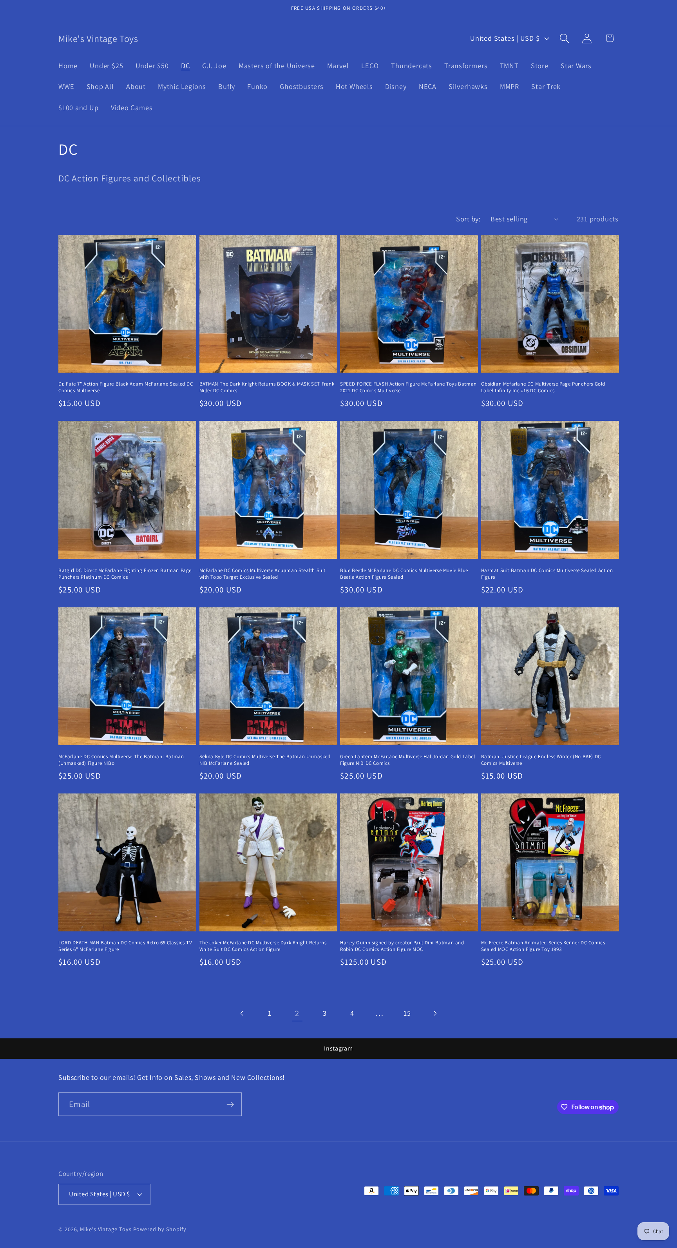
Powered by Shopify (159, 1229)
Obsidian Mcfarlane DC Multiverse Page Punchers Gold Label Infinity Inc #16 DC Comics (543, 387)
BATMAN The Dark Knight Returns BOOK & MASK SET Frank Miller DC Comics (267, 387)
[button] (565, 38)
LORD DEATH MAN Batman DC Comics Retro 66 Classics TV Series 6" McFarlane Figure (125, 946)
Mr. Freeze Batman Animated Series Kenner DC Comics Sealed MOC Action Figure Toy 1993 (543, 946)
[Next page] (435, 1013)
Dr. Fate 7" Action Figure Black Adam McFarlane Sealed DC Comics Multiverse (125, 387)
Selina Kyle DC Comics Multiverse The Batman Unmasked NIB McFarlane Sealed (265, 760)
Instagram (338, 1048)
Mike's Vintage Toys (105, 1229)
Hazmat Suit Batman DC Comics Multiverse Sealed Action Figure (547, 573)
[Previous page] (242, 1013)
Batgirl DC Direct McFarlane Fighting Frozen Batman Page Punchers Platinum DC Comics (125, 573)
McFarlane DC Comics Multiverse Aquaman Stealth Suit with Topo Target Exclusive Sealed (262, 573)
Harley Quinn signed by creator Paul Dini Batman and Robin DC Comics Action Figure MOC (402, 946)
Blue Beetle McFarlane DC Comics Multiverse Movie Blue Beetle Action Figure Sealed (404, 573)
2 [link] (297, 1013)
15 (407, 1013)
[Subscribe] (230, 1104)
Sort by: (468, 218)
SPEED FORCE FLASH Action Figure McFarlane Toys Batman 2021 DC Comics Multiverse (408, 387)
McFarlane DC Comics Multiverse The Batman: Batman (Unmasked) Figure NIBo (121, 760)
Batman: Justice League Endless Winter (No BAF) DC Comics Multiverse (541, 760)
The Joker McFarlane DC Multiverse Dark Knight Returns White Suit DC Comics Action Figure (263, 946)
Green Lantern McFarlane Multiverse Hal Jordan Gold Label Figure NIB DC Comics (407, 760)
